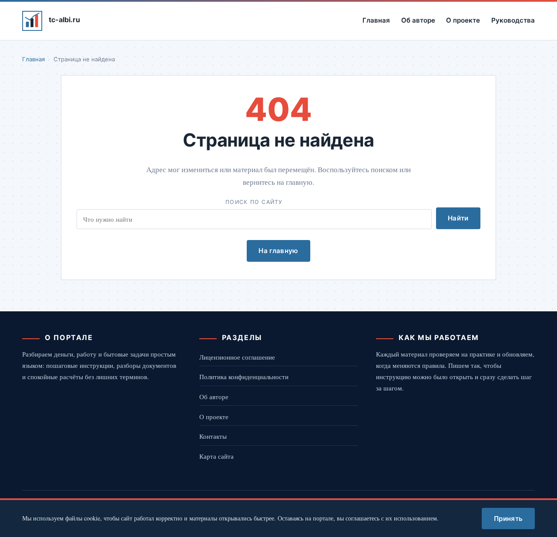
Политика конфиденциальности (244, 376)
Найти (458, 218)
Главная (376, 20)
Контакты (213, 436)
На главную (278, 251)
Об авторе (418, 20)
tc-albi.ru (64, 19)
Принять (508, 518)
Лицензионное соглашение (237, 357)
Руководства (513, 20)
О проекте (463, 20)
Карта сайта (216, 456)
